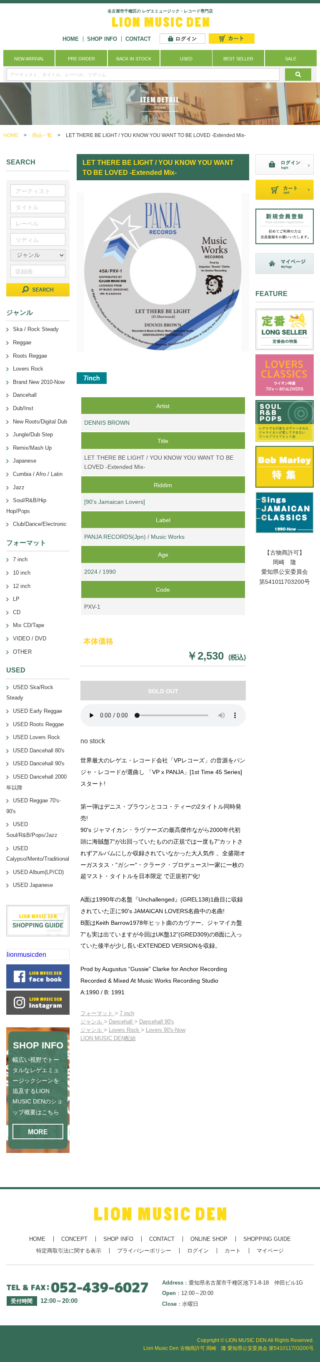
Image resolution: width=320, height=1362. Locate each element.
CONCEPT (74, 1239)
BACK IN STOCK (133, 58)
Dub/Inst (23, 408)
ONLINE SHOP (209, 1239)
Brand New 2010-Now (39, 382)
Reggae (22, 342)
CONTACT (138, 39)
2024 (91, 571)
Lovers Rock (125, 1030)
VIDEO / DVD (29, 638)
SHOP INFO (102, 39)
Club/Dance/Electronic (40, 524)
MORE (38, 1131)
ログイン (198, 1250)
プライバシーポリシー (144, 1250)
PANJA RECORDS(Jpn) (115, 536)
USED (186, 58)
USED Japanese (33, 885)
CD (16, 612)
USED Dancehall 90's (39, 763)
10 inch (21, 573)
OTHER (22, 652)
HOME (70, 39)
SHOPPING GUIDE (267, 1239)
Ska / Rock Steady (36, 329)
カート (233, 1250)
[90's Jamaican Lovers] (114, 501)
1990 (109, 571)
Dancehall (121, 1021)
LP (16, 599)
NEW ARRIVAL (29, 58)
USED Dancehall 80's (39, 750)
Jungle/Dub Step (33, 434)
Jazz (19, 487)
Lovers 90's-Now (165, 1030)
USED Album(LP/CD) (38, 872)
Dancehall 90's (156, 1021)
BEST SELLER (238, 58)
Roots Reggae (30, 356)
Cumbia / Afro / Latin (37, 474)
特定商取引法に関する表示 (68, 1250)
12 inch (21, 586)
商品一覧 (42, 135)
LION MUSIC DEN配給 (108, 1038)
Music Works (168, 536)
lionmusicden (26, 954)
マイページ (270, 1250)
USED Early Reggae (37, 711)
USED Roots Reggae (38, 724)
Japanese (24, 461)
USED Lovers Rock (36, 737)
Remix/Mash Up (32, 448)
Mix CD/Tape (28, 625)
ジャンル (92, 1021)
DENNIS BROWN (107, 422)
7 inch (127, 1013)
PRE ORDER (81, 58)
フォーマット (97, 1013)
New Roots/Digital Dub (40, 421)
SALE (290, 58)
